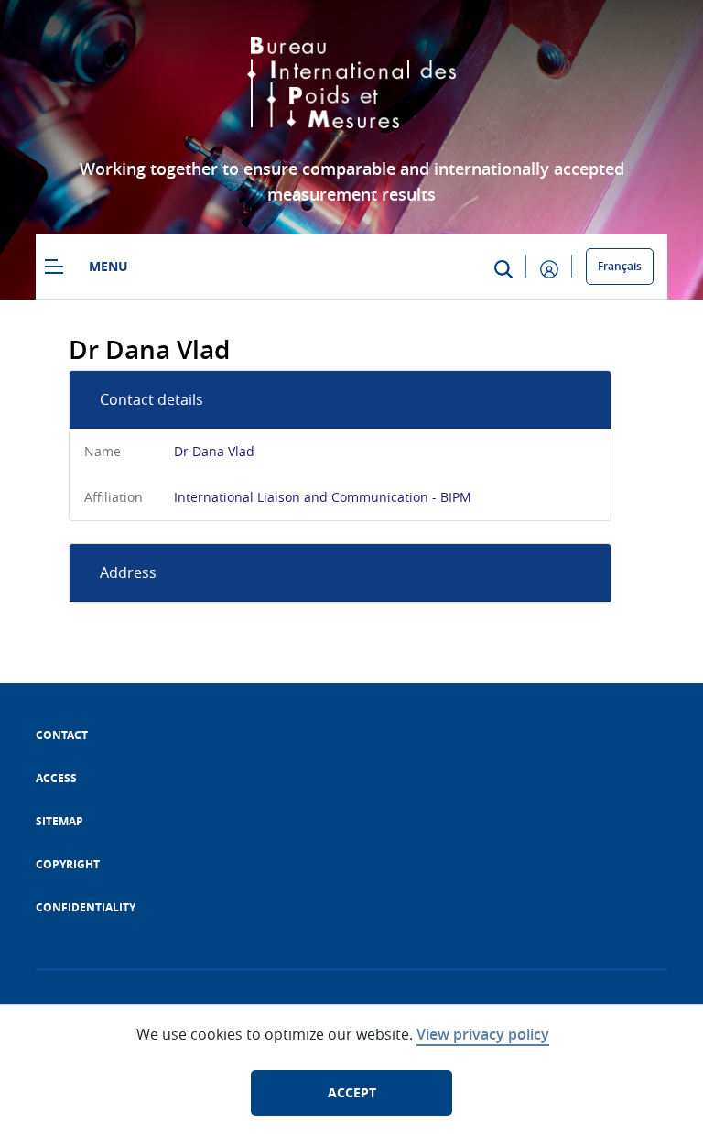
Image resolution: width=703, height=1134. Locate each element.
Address (128, 572)
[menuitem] (62, 735)
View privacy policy (482, 1034)
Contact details (151, 399)
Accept (352, 1092)
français (620, 266)
